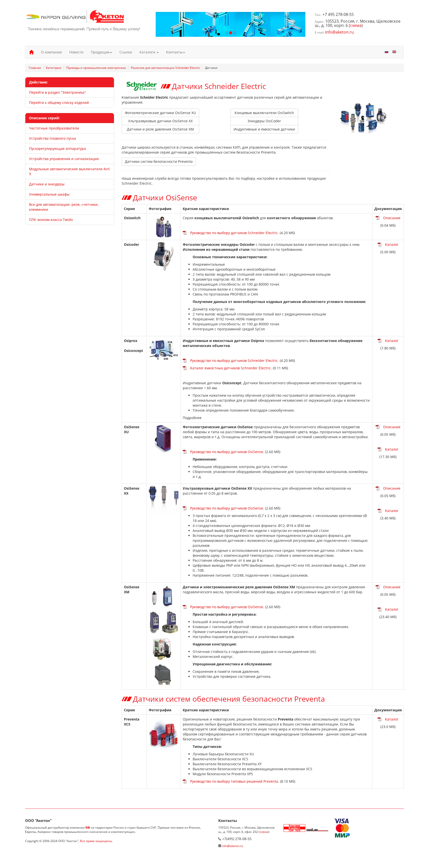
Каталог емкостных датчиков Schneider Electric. (231, 368)
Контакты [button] (174, 52)
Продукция (100, 52)
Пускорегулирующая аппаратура (57, 148)
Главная (35, 68)
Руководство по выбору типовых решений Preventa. (234, 781)
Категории (53, 68)
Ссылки (125, 52)
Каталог (391, 244)
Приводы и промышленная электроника (96, 68)
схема (355, 25)
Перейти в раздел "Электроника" (57, 92)
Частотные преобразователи (54, 128)
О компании (51, 52)
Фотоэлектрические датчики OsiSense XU (160, 112)
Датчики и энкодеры (47, 184)
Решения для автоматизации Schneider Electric (165, 68)
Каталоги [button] (148, 52)
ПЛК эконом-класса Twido (51, 219)
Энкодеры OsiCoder (264, 121)
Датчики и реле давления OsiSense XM (160, 129)
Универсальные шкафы (49, 194)
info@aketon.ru (339, 32)
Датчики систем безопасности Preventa (159, 161)
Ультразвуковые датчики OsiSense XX (160, 121)
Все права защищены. (96, 841)
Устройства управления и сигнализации (64, 158)
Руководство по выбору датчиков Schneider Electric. (234, 232)
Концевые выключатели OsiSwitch (264, 112)
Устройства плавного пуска (52, 138)
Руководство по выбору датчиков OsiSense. (227, 451)
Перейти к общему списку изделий (59, 102)
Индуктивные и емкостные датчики (264, 129)
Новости (76, 52)
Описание (391, 217)
